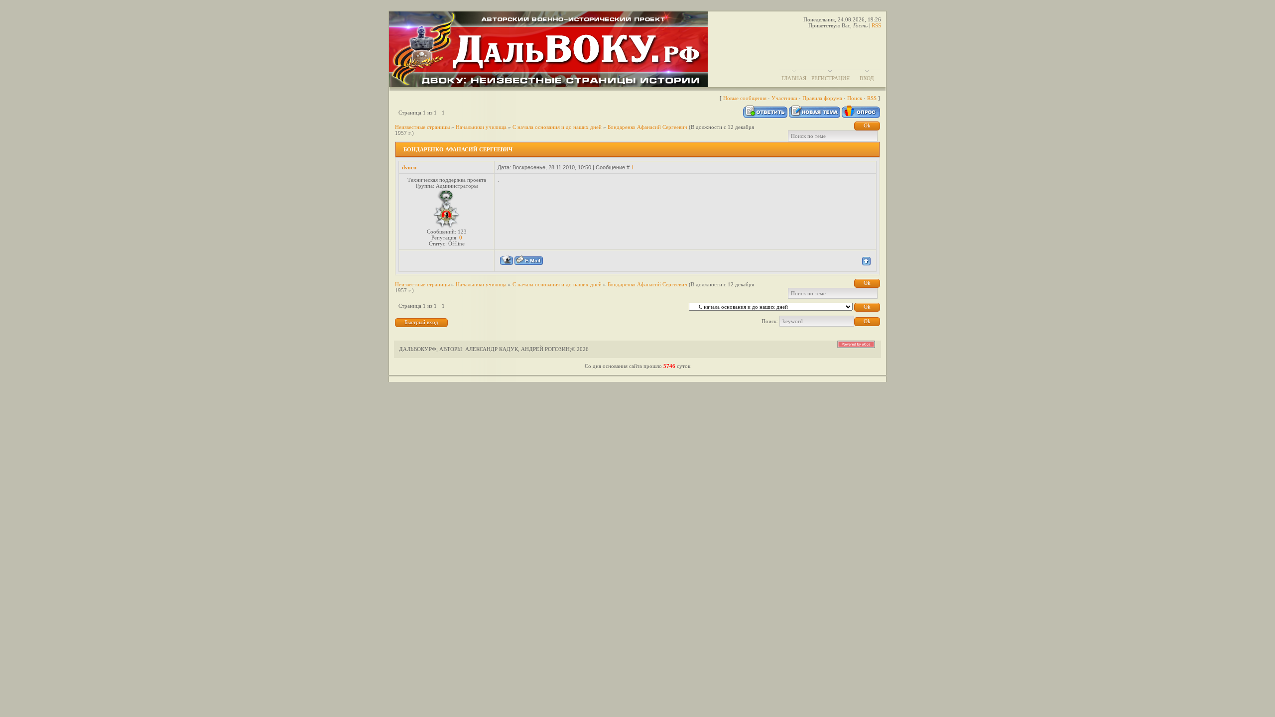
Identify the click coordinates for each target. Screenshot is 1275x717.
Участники (784, 98)
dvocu (409, 167)
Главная (793, 78)
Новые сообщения (744, 98)
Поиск (854, 98)
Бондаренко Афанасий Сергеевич (647, 127)
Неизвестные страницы (422, 127)
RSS (876, 25)
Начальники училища (481, 127)
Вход (867, 78)
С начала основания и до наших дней (557, 127)
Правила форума (822, 98)
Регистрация (830, 78)
